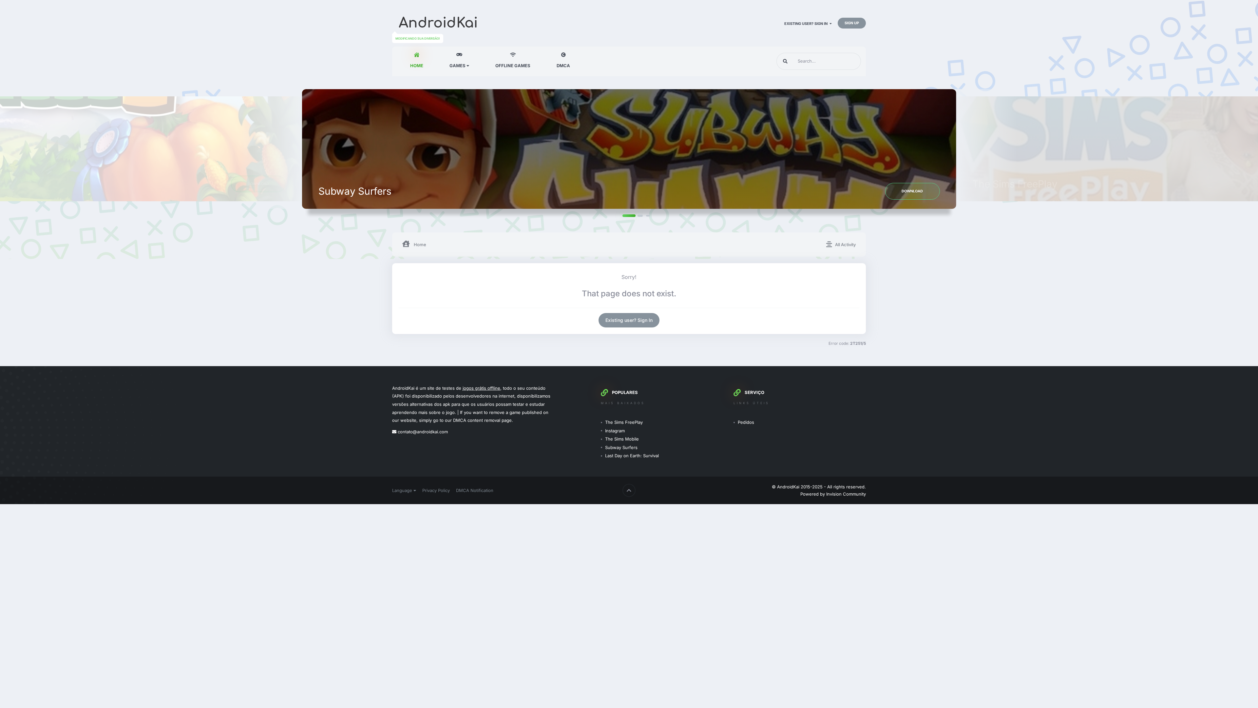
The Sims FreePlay (624, 422)
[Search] (785, 61)
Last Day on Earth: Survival (632, 455)
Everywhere (840, 61)
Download (912, 191)
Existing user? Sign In (806, 23)
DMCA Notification (474, 490)
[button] (617, 215)
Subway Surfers (621, 447)
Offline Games (512, 65)
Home (416, 65)
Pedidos (746, 422)
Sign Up (852, 23)
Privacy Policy (436, 490)
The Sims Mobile (622, 439)
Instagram (615, 430)
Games (458, 65)
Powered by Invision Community (833, 494)
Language (402, 490)
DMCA (563, 65)
